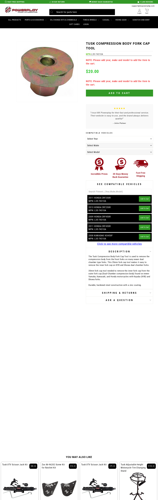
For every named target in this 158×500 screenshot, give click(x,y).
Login (86, 24)
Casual (106, 20)
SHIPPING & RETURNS (119, 292)
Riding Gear (121, 20)
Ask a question (119, 300)
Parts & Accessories (35, 20)
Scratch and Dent (141, 20)
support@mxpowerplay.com (143, 6)
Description (119, 251)
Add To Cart (144, 199)
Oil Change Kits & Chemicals (63, 20)
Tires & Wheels (90, 20)
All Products (14, 20)
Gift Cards (74, 24)
